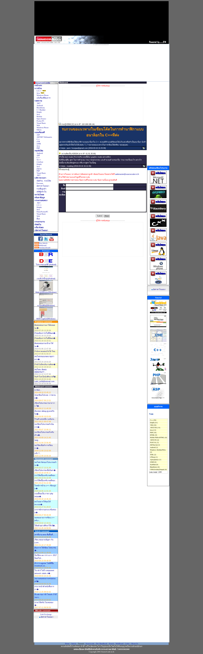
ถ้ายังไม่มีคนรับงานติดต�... (46, 364)
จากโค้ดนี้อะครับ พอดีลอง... (46, 475)
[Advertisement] (101, 18)
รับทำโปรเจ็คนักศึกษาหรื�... (46, 377)
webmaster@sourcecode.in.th (127, 174)
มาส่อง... (38, 390)
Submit (99, 216)
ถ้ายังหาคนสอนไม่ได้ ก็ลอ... (46, 351)
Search (111, 644)
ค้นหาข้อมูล (40, 197)
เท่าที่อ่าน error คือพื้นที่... (44, 535)
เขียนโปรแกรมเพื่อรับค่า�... (46, 470)
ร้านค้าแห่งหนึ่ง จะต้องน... (45, 419)
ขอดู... (37, 440)
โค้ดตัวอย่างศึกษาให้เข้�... (45, 526)
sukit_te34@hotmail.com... (45, 381)
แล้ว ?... (38, 453)
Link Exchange (46, 614)
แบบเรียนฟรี (40, 132)
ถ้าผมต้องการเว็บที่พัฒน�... (46, 333)
